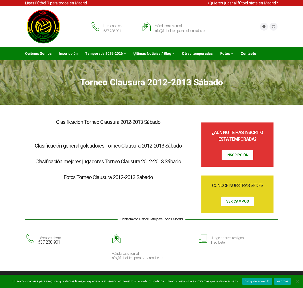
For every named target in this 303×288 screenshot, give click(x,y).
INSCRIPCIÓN (237, 155)
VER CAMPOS (237, 201)
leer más (282, 281)
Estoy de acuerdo (257, 281)
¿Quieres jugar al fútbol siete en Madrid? (242, 3)
